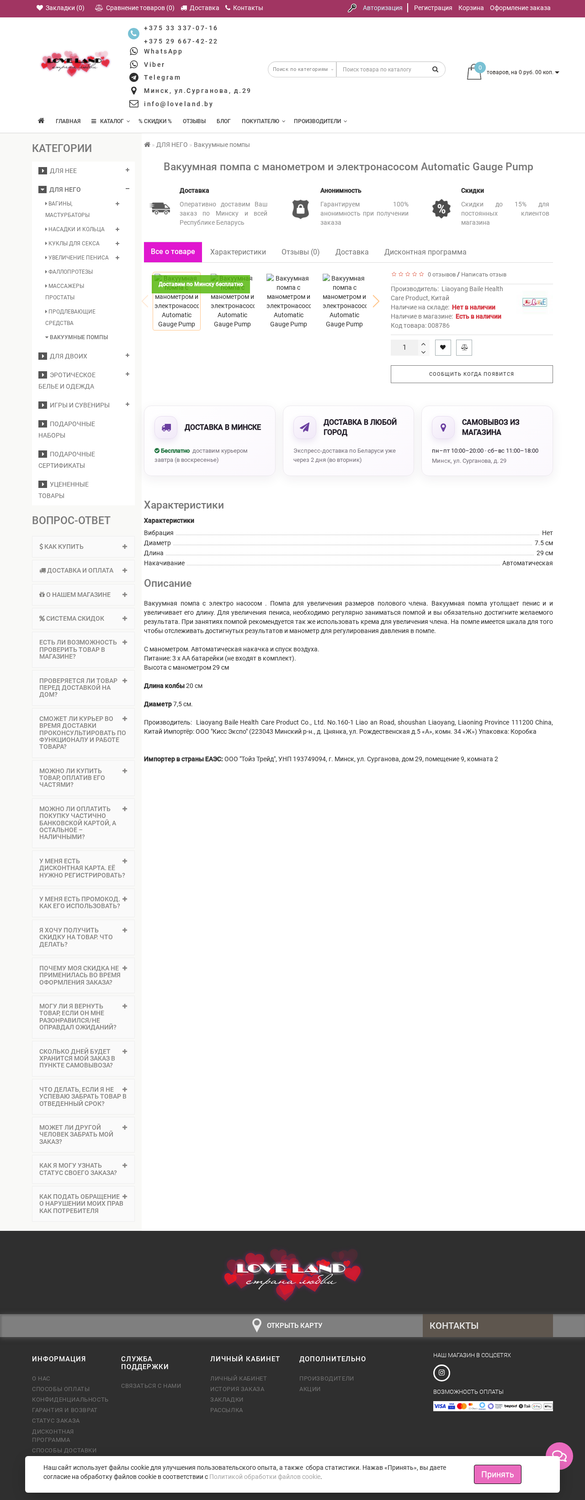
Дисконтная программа (425, 252)
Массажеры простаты (64, 292)
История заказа (237, 1389)
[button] (376, 301)
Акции (310, 1389)
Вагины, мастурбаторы (67, 209)
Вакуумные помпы (78, 337)
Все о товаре (173, 251)
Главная (68, 121)
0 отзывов (440, 274)
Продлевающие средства (70, 317)
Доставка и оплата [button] (79, 570)
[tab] (83, 546)
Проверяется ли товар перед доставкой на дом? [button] (78, 688)
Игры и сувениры (78, 405)
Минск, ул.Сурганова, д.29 (198, 90)
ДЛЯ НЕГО (64, 189)
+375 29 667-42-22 (181, 41)
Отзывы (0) (301, 252)
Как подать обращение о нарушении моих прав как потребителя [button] (81, 1203)
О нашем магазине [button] (78, 594)
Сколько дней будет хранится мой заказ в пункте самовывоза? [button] (77, 1058)
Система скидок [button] (74, 618)
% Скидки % (155, 121)
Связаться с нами (151, 1385)
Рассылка (226, 1410)
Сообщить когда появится (471, 374)
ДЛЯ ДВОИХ (67, 356)
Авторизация (383, 7)
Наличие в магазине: (446, 316)
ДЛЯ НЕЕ (62, 170)
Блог (224, 121)
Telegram (162, 77)
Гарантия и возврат (65, 1410)
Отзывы (194, 121)
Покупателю (260, 121)
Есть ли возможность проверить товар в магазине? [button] (78, 649)
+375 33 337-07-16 (181, 28)
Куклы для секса (73, 243)
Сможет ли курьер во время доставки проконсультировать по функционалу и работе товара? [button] (82, 733)
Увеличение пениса (78, 258)
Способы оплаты (61, 1389)
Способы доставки (64, 1450)
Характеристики (238, 252)
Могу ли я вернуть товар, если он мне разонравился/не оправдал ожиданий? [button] (78, 1016)
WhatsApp (163, 51)
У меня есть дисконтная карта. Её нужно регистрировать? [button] (82, 868)
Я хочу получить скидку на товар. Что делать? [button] (76, 937)
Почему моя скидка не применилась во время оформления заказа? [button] (80, 975)
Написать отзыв (483, 274)
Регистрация (433, 7)
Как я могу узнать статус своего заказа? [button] (78, 1169)
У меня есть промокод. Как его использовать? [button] (79, 902)
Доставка (352, 252)
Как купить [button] (63, 546)
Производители (317, 121)
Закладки (227, 1399)
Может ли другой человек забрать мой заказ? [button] (76, 1134)
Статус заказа (56, 1420)
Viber (154, 64)
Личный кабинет (238, 1378)
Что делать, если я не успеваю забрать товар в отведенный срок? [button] (83, 1096)
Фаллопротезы (70, 272)
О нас (41, 1378)
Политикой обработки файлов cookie (264, 1476)
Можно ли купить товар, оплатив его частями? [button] (72, 778)
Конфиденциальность (69, 1399)
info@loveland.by (178, 104)
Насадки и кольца (76, 229)
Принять (497, 1474)
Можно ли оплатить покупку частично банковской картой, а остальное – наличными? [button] (77, 823)
